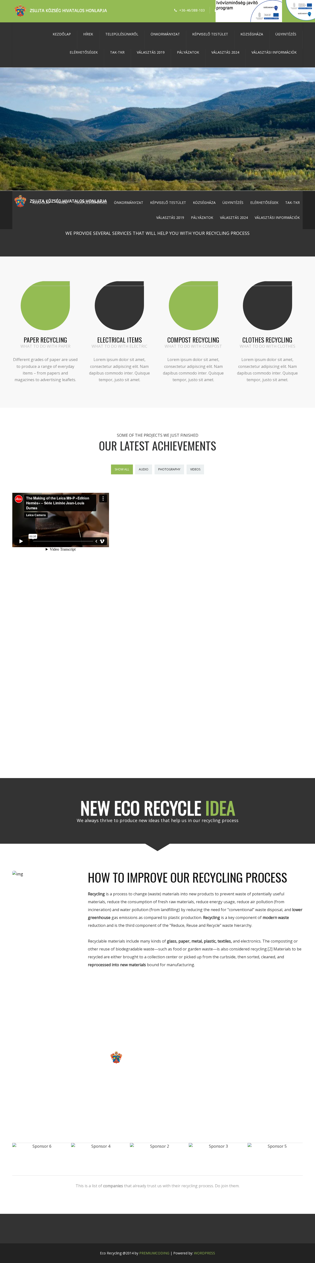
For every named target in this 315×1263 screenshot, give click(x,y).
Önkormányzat (165, 34)
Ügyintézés (285, 34)
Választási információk (274, 52)
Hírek (88, 34)
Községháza (251, 34)
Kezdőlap (62, 34)
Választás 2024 (225, 52)
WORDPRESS (204, 1253)
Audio (143, 469)
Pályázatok (188, 52)
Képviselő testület (210, 34)
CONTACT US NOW (157, 1080)
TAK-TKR (117, 52)
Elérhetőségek (84, 52)
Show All (122, 469)
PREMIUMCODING (154, 1253)
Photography (169, 469)
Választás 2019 (151, 52)
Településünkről (121, 34)
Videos (195, 469)
